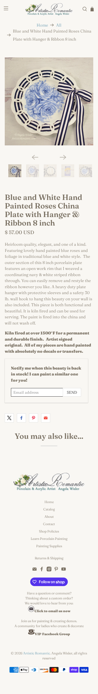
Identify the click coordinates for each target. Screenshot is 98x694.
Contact (49, 524)
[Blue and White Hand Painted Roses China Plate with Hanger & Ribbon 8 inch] (49, 101)
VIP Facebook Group (52, 634)
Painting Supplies (49, 546)
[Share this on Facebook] (21, 417)
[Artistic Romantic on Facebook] (41, 570)
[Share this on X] (9, 417)
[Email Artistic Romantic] (34, 570)
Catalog (49, 509)
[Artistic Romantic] (49, 9)
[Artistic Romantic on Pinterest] (56, 570)
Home (42, 25)
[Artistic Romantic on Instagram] (49, 570)
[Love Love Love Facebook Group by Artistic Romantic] (31, 634)
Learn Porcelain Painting (49, 539)
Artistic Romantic (36, 653)
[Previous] (35, 157)
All (58, 25)
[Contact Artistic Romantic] (31, 611)
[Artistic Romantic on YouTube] (63, 570)
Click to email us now (52, 611)
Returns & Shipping (49, 558)
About (49, 516)
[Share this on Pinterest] (33, 417)
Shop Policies (49, 531)
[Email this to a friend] (45, 417)
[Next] (63, 157)
